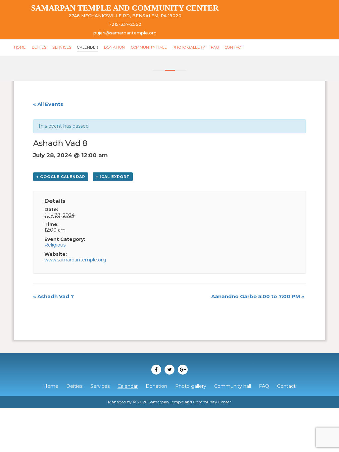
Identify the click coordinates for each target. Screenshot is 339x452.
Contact (234, 47)
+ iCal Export (113, 176)
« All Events (48, 104)
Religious (55, 245)
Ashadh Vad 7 (53, 296)
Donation (114, 47)
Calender (87, 47)
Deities (39, 47)
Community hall (149, 47)
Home (20, 47)
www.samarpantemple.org (75, 260)
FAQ (215, 47)
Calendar (128, 386)
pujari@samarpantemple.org (125, 32)
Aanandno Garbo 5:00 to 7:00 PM (257, 296)
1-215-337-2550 (124, 24)
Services (61, 47)
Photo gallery (188, 47)
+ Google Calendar (60, 176)
